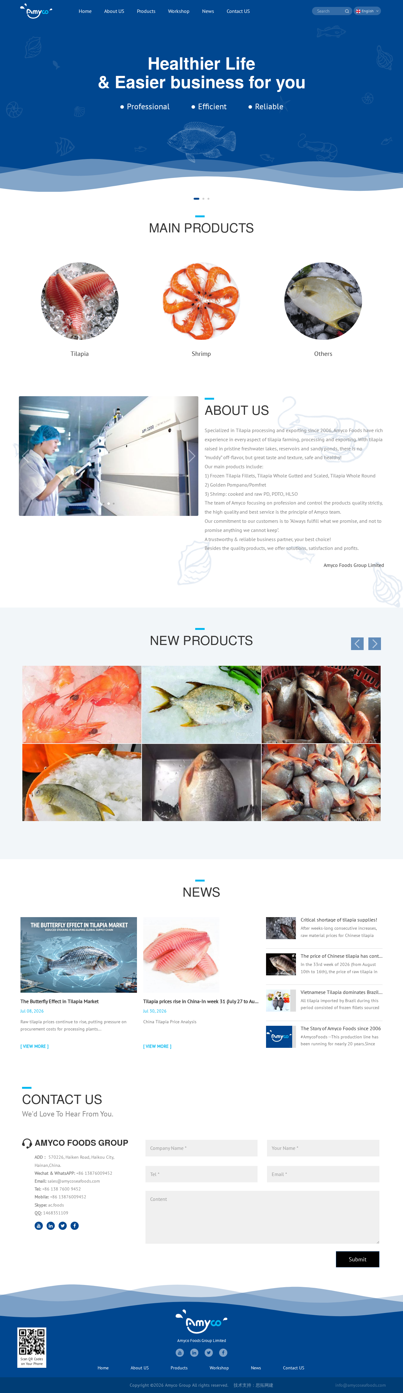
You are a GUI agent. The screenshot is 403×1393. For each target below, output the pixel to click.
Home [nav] (85, 11)
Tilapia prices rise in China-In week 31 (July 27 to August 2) (201, 1001)
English (368, 11)
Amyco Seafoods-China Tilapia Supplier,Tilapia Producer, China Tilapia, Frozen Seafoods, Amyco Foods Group (36, 11)
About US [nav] (114, 11)
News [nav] (208, 11)
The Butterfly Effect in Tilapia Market (59, 1001)
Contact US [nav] (238, 11)
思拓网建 (264, 1385)
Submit (357, 1259)
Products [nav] (146, 11)
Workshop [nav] (179, 11)
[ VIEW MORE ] (34, 1046)
